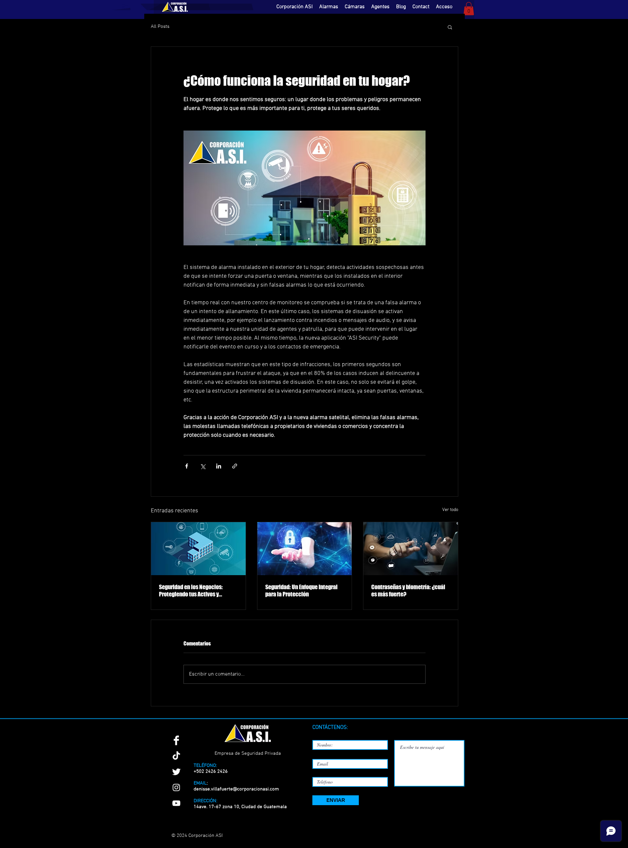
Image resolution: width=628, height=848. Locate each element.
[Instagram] (176, 787)
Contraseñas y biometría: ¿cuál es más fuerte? (408, 590)
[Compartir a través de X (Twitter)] (203, 466)
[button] (468, 8)
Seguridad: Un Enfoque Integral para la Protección (301, 590)
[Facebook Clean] (176, 740)
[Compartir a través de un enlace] (235, 466)
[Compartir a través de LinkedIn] (219, 466)
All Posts (160, 26)
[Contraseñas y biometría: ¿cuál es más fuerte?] (410, 548)
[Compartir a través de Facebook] (186, 466)
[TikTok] (176, 756)
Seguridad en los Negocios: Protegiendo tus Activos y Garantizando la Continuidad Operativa (192, 590)
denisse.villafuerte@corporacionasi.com (236, 789)
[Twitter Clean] (176, 772)
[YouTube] (176, 803)
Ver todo (450, 510)
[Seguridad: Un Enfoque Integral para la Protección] (304, 548)
